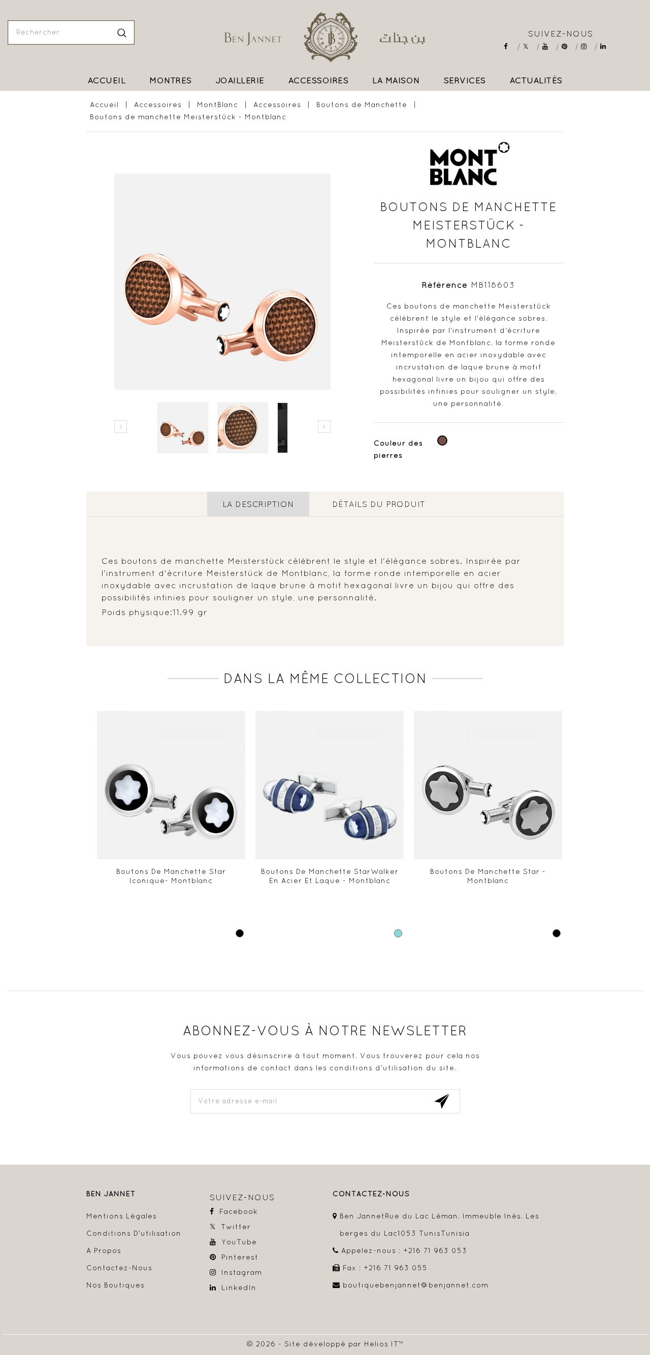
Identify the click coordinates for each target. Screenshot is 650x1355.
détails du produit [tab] (379, 504)
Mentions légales (121, 1216)
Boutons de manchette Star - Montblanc (488, 876)
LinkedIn (606, 46)
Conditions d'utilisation (133, 1233)
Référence (445, 284)
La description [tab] (258, 504)
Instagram (587, 46)
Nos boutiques (115, 1285)
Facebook (510, 46)
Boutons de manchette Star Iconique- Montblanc (171, 876)
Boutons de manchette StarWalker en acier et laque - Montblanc (330, 876)
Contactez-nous (119, 1268)
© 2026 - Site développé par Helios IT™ (325, 1344)
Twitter (529, 46)
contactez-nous (371, 1194)
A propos (103, 1250)
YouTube (548, 46)
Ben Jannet (111, 1194)
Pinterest (568, 46)
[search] (122, 32)
